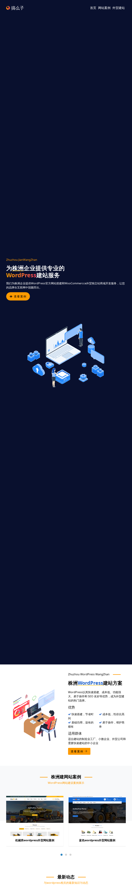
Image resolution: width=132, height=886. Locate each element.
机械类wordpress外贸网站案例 (34, 840)
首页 (93, 8)
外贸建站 (118, 8)
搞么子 (17, 8)
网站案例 (104, 8)
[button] (61, 855)
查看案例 (19, 296)
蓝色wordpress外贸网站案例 (97, 840)
